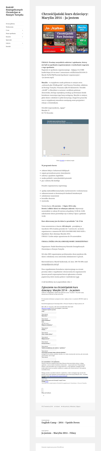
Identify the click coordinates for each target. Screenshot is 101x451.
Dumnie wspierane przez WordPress (53, 447)
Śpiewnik (9, 40)
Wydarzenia (9, 27)
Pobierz (74, 70)
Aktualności (66, 406)
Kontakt (8, 46)
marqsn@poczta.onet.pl (50, 264)
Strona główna (10, 24)
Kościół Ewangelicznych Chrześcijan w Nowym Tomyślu (14, 11)
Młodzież (73, 406)
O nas (7, 30)
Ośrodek (62, 160)
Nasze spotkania (11, 33)
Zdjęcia (78, 406)
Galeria (8, 43)
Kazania (8, 37)
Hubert (58, 406)
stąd (77, 277)
